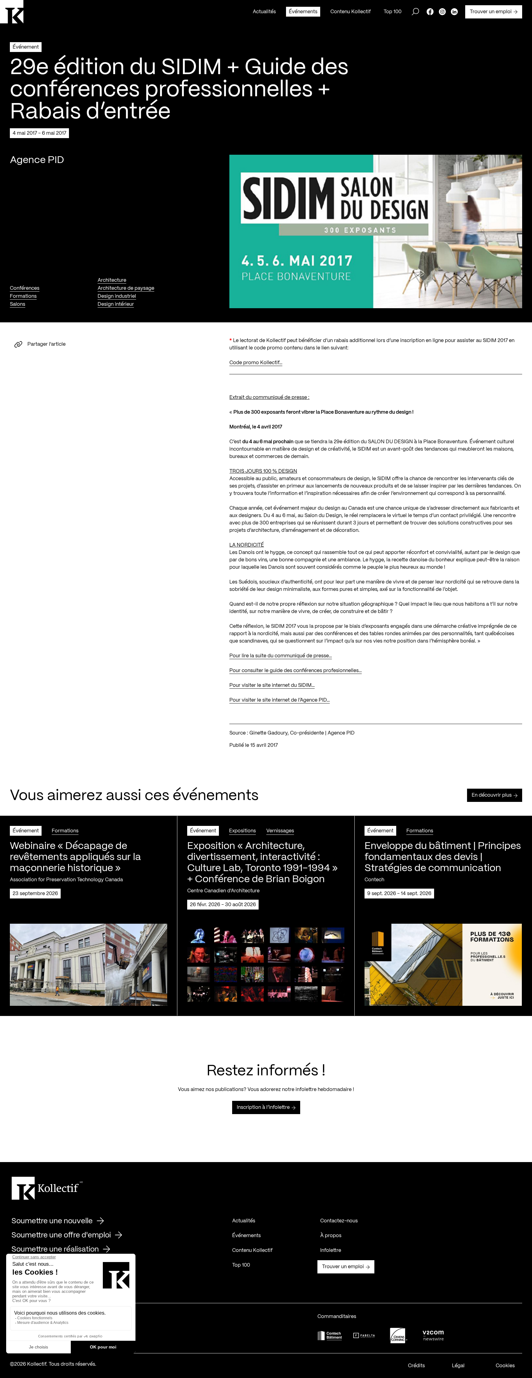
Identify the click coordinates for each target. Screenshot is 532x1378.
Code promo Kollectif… (255, 362)
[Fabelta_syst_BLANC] (364, 1335)
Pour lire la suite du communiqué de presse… (280, 656)
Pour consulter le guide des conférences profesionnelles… (295, 670)
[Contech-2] (329, 1335)
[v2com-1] (433, 1335)
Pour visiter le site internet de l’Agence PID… (279, 700)
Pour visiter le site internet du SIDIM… (272, 685)
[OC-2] (398, 1335)
